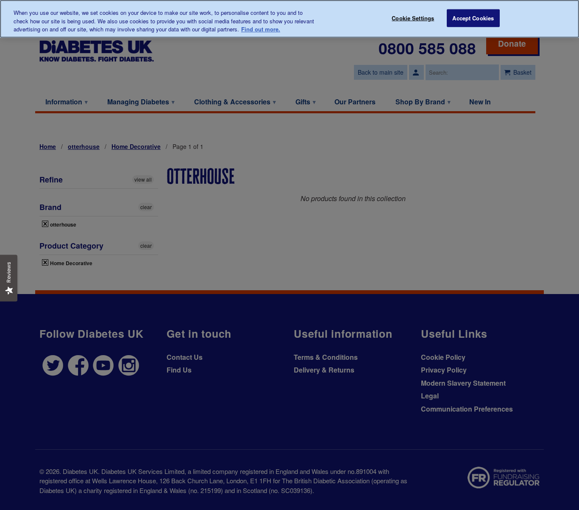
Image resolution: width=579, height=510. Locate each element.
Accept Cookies (473, 18)
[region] (289, 19)
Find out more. (260, 29)
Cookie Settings (413, 18)
